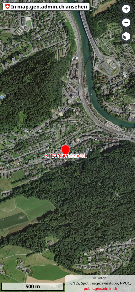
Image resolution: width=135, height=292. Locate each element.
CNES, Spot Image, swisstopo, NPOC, (100, 283)
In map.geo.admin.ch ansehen (49, 6)
